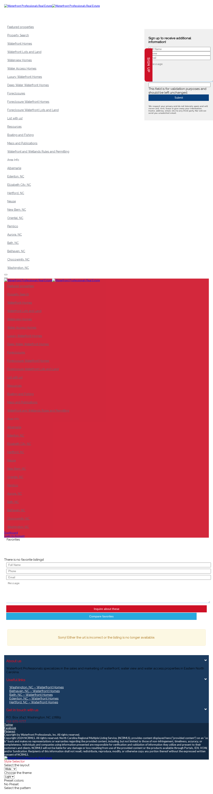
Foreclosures (16, 93)
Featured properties (20, 27)
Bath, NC (13, 243)
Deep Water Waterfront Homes (28, 85)
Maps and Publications (22, 143)
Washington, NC (18, 267)
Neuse (11, 201)
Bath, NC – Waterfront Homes (31, 695)
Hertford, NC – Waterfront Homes (33, 702)
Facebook (10, 728)
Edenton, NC (15, 176)
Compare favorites (101, 616)
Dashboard (11, 532)
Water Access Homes (21, 68)
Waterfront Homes (19, 43)
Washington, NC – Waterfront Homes (36, 687)
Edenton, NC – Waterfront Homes (33, 698)
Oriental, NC (15, 218)
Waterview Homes (19, 60)
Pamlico (12, 226)
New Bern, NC (16, 209)
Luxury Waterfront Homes (24, 76)
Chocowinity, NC (18, 259)
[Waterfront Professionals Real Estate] (28, 758)
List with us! (15, 118)
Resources (14, 126)
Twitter (8, 724)
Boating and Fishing (20, 135)
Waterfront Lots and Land (24, 52)
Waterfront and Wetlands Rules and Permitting (38, 151)
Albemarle (14, 168)
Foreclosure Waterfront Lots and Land (33, 110)
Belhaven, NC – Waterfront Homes (34, 691)
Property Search (18, 35)
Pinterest (9, 731)
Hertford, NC (15, 193)
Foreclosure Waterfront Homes (28, 101)
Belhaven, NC (16, 251)
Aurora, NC (14, 234)
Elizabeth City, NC (19, 184)
